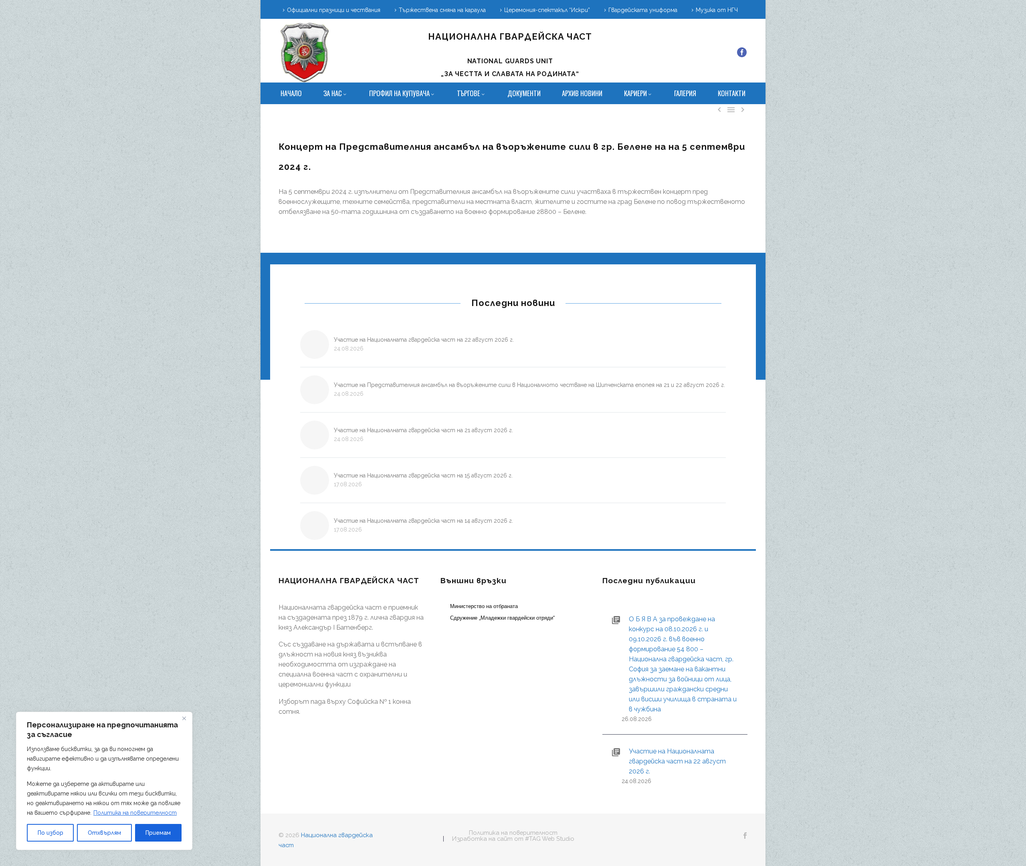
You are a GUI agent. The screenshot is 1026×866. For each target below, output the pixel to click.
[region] (104, 781)
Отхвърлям (104, 833)
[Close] (184, 718)
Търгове (468, 93)
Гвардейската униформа (642, 10)
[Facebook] (742, 52)
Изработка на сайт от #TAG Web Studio (513, 839)
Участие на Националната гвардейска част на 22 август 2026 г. (424, 339)
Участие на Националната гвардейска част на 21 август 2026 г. (423, 430)
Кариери (635, 93)
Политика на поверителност (135, 813)
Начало (291, 93)
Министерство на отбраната (484, 606)
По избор (50, 833)
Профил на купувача (399, 93)
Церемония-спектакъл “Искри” (547, 10)
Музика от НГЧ (717, 10)
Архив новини (582, 93)
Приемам (158, 833)
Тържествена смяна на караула (442, 10)
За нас (332, 93)
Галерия (685, 93)
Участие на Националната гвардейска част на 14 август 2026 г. (423, 521)
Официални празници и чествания (333, 10)
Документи (524, 93)
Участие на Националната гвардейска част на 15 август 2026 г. (423, 475)
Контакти (731, 93)
